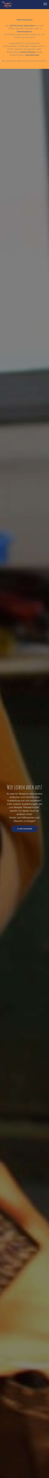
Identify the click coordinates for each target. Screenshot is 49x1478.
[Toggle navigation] (45, 4)
